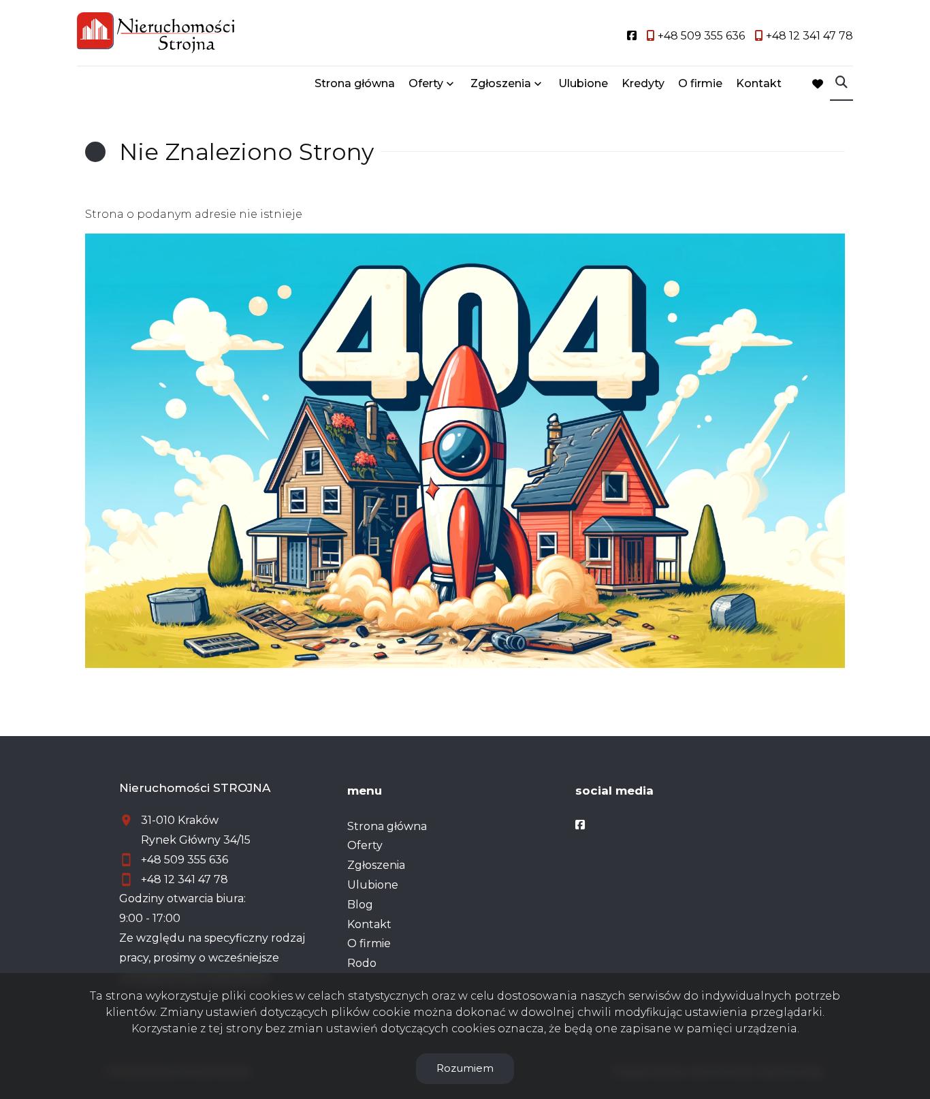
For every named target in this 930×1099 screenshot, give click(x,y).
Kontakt (759, 83)
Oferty (425, 83)
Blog (360, 904)
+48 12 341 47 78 (184, 879)
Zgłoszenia (376, 865)
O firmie (700, 83)
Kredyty (643, 83)
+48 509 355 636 (184, 859)
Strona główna (355, 83)
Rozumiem (465, 1068)
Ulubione (583, 83)
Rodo (361, 963)
